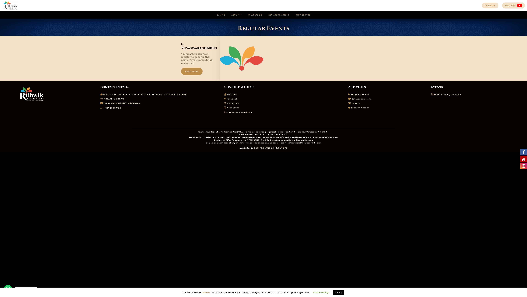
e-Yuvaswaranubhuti (197, 46)
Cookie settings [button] (321, 292)
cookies (206, 292)
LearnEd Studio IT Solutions (270, 148)
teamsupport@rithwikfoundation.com (122, 103)
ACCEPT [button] (338, 292)
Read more (191, 71)
